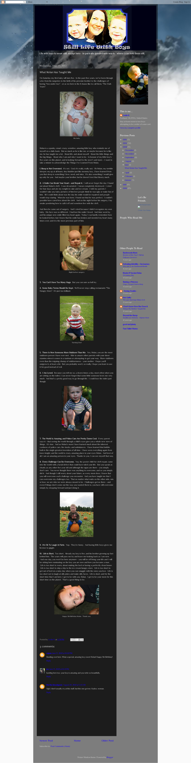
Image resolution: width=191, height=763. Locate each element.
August (128, 161)
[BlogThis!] (74, 639)
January (128, 180)
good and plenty (129, 324)
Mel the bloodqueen (54, 685)
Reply (48, 661)
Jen (47, 669)
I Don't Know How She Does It (135, 306)
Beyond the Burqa (130, 315)
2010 (125, 188)
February (129, 176)
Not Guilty (127, 298)
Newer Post (46, 740)
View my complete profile (130, 128)
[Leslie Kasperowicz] (139, 208)
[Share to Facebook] (79, 639)
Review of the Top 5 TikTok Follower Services (133, 256)
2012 (125, 147)
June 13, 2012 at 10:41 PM (59, 669)
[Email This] (71, 639)
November (129, 154)
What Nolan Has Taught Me (136, 168)
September (130, 157)
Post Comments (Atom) (60, 746)
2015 (125, 140)
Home (77, 740)
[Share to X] (77, 639)
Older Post (108, 740)
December (129, 150)
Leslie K (126, 115)
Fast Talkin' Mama (130, 329)
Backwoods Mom (130, 253)
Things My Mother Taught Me (134, 309)
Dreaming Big (128, 275)
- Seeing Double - (130, 291)
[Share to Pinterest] (82, 639)
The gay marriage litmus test (134, 300)
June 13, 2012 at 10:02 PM (62, 653)
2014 (125, 143)
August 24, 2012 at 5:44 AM (74, 685)
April (127, 173)
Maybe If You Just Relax (132, 273)
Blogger (110, 757)
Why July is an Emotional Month (135, 266)
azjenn (49, 653)
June (127, 165)
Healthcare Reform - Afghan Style (136, 318)
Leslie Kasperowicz (144, 205)
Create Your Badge (144, 210)
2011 (125, 185)
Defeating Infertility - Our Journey (136, 264)
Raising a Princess (130, 282)
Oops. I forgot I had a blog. (133, 284)
